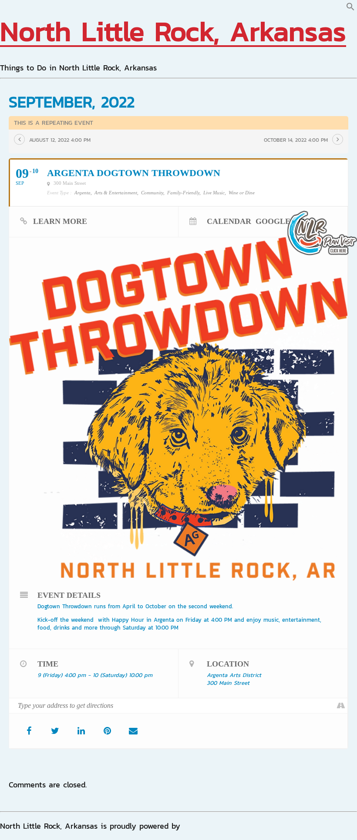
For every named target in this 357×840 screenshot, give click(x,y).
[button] (350, 8)
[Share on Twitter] (55, 731)
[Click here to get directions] (340, 705)
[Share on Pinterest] (107, 731)
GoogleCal (281, 221)
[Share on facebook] (29, 731)
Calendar (229, 221)
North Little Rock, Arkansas (173, 31)
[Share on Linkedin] (81, 731)
